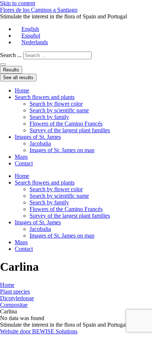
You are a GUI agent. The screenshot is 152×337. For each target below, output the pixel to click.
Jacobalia (40, 143)
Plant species (15, 291)
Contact (24, 163)
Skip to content (17, 3)
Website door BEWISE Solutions (38, 331)
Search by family (49, 117)
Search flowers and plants (45, 97)
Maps (21, 157)
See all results (18, 77)
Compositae (14, 305)
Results (11, 70)
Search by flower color (56, 104)
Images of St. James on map (62, 150)
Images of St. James (38, 137)
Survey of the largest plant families (70, 130)
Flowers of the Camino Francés (66, 123)
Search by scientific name (59, 110)
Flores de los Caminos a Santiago (38, 10)
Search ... (11, 55)
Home (22, 90)
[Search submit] (3, 64)
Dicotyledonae (17, 298)
